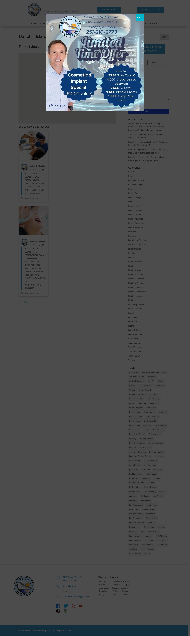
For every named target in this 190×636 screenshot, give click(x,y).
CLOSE (140, 17)
